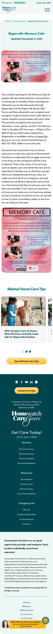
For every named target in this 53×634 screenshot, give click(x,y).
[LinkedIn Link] (31, 382)
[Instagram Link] (36, 382)
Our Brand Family (26, 519)
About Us (26, 509)
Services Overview (26, 449)
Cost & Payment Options (26, 493)
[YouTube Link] (26, 382)
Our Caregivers (26, 479)
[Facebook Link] (21, 382)
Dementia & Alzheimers (27, 463)
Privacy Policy (26, 614)
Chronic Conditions (26, 458)
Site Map (26, 602)
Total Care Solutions (27, 454)
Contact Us (26, 524)
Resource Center (26, 489)
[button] (25, 629)
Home (7, 21)
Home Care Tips (19, 21)
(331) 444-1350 (44, 2)
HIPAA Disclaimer (26, 610)
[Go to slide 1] (23, 351)
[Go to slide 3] (30, 351)
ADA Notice (26, 606)
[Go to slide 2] (26, 351)
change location (20, 3)
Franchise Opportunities (26, 514)
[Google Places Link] (16, 382)
